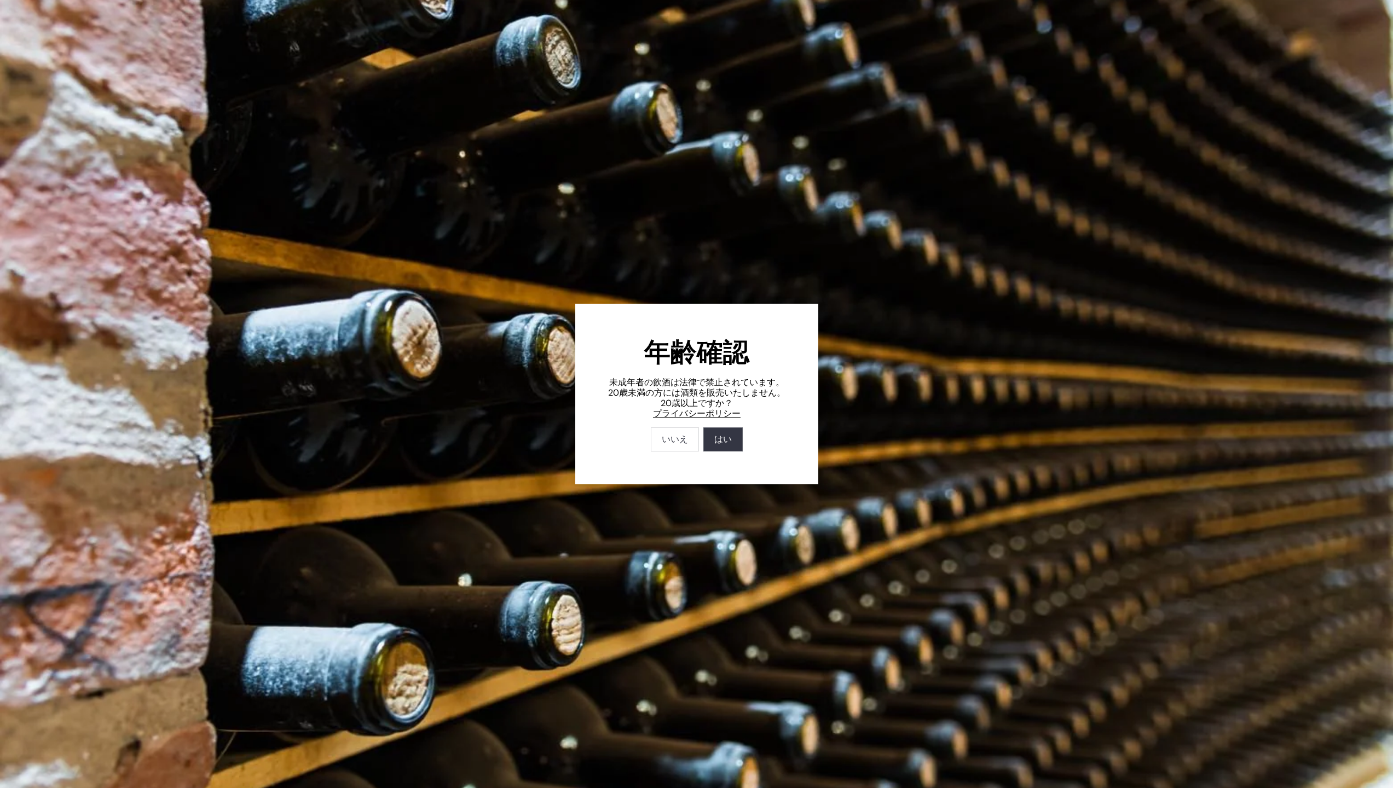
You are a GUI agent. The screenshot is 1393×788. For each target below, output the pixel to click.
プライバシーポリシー (697, 413)
